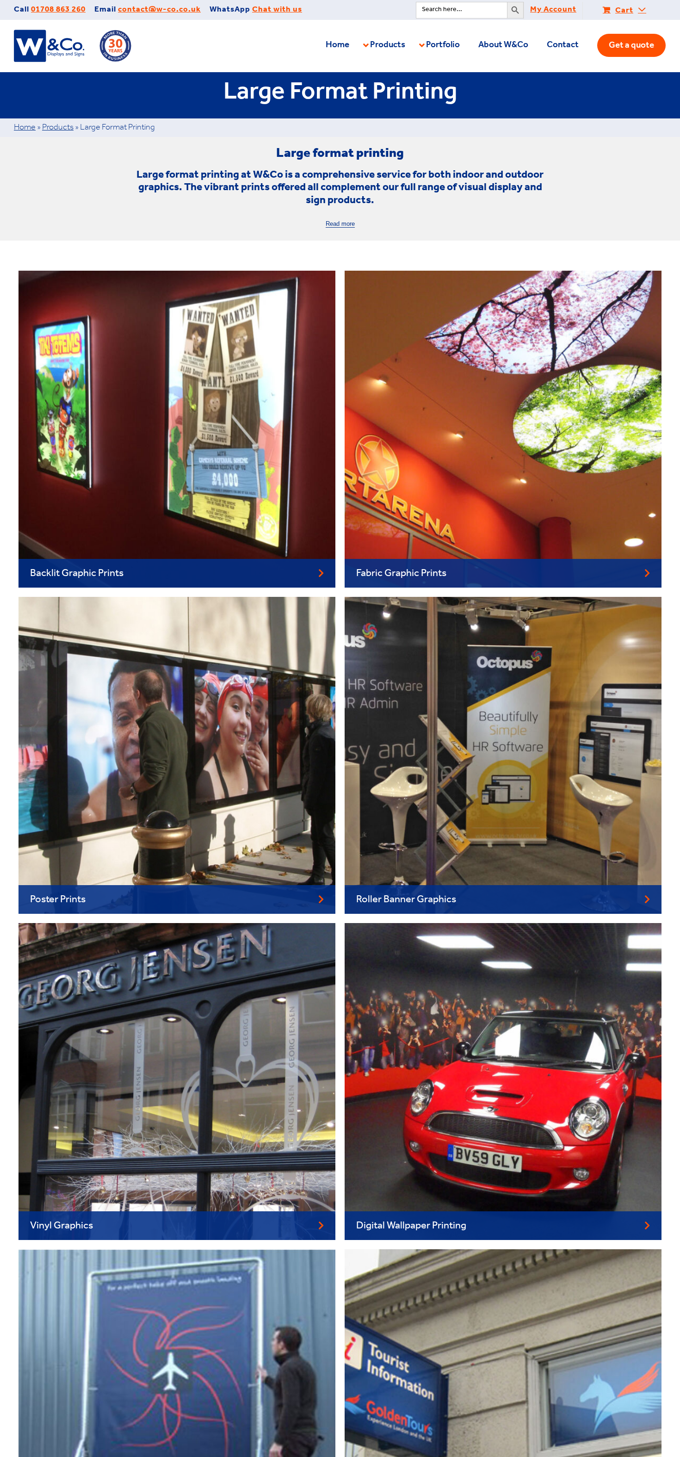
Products (58, 128)
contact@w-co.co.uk (159, 10)
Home (25, 128)
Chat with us (277, 10)
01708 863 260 (58, 10)
